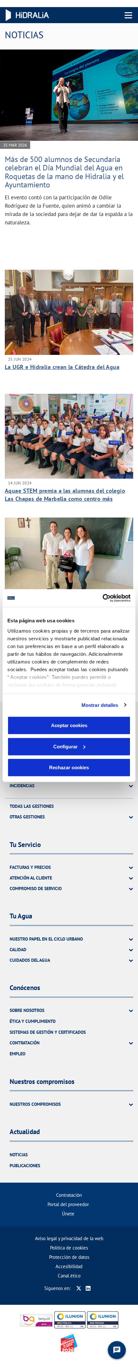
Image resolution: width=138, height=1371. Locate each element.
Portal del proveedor (68, 1204)
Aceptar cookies (69, 725)
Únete (68, 1214)
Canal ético (69, 1276)
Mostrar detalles (100, 705)
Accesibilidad (69, 1266)
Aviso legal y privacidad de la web (69, 1238)
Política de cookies (69, 1248)
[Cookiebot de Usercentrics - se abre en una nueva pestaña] (102, 598)
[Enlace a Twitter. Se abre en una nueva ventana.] (78, 1288)
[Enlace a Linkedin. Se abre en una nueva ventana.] (88, 1288)
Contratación (69, 1195)
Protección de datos (69, 1257)
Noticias (19, 1155)
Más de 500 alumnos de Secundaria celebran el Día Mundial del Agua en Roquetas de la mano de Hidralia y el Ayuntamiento (64, 172)
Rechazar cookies (69, 767)
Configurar (65, 746)
